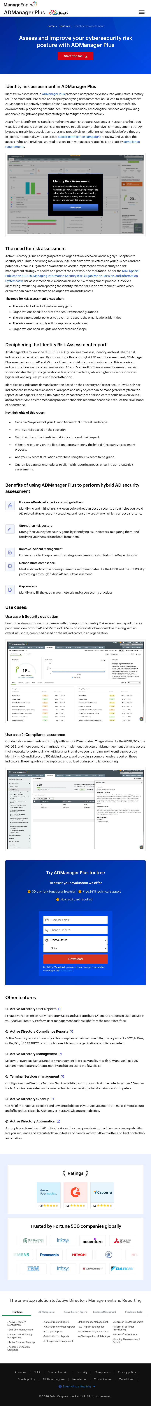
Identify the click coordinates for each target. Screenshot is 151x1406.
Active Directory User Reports (33, 1009)
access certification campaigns (79, 137)
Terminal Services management (34, 1076)
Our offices (126, 1379)
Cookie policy (26, 1379)
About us (20, 1372)
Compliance (102, 1372)
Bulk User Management (21, 1329)
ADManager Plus (53, 94)
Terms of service (58, 1372)
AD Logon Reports (53, 1331)
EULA (37, 1372)
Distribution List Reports (56, 1336)
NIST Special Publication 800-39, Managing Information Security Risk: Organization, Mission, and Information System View (72, 276)
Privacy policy (127, 1372)
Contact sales (103, 1379)
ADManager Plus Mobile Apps (94, 1336)
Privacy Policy (66, 971)
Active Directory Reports (56, 1322)
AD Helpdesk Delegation (91, 1327)
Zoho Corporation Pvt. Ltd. (68, 1396)
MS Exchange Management (93, 1322)
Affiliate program (54, 1379)
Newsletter (79, 1379)
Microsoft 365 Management (128, 1322)
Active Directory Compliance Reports (39, 1031)
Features (64, 26)
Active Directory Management (33, 1054)
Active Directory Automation (32, 1121)
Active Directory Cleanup (29, 1099)
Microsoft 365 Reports (125, 1334)
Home (51, 26)
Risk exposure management (58, 1341)
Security (82, 1372)
